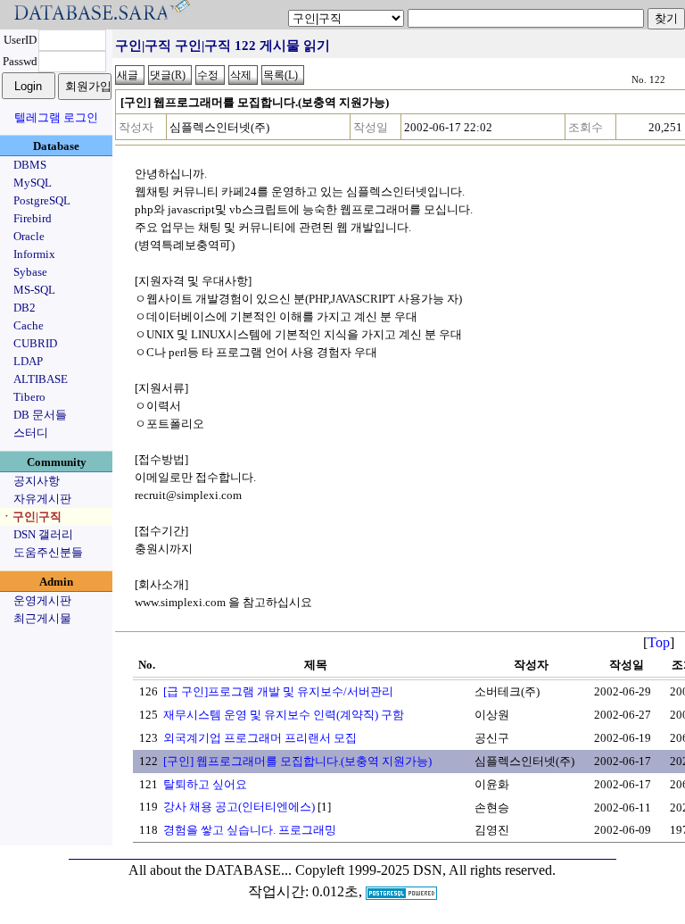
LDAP (28, 361)
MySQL (32, 182)
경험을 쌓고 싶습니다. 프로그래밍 (249, 830)
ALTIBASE (40, 379)
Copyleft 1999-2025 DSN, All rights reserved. (425, 870)
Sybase (30, 272)
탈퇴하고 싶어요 (205, 784)
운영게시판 (42, 600)
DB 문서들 (40, 414)
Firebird (32, 218)
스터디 (30, 432)
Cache (28, 325)
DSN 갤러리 (43, 534)
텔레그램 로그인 (56, 117)
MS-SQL (34, 289)
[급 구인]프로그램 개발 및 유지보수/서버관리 (278, 691)
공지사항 (36, 480)
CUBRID (35, 343)
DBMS (29, 164)
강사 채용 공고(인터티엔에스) (239, 806)
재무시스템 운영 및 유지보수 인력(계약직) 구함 (283, 714)
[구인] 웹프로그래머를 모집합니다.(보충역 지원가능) (297, 761)
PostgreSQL (41, 200)
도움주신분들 (48, 552)
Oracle (29, 236)
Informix (34, 254)
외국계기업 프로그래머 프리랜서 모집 (260, 738)
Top (659, 642)
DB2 (24, 307)
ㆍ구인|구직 (31, 516)
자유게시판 (42, 498)
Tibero (29, 397)
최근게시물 (42, 618)
